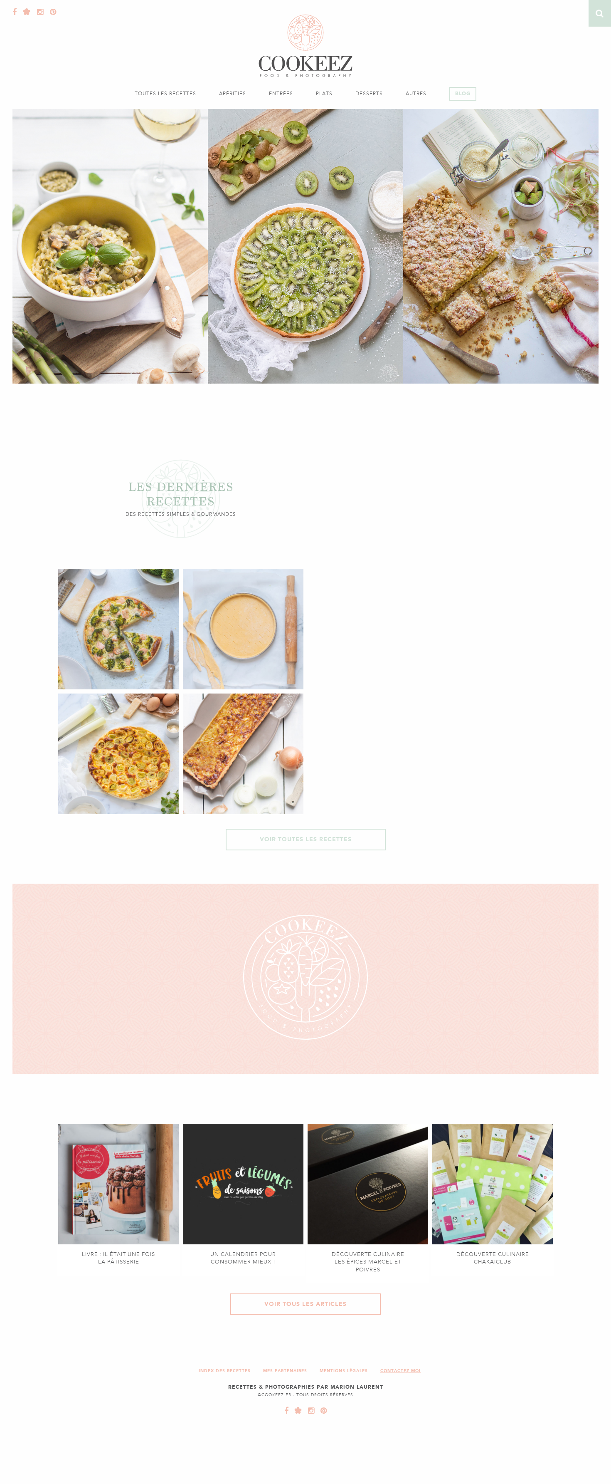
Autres (416, 94)
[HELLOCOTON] (296, 1410)
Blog (463, 94)
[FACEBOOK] (286, 1410)
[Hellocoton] (25, 12)
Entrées (281, 94)
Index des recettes (225, 1370)
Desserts (369, 94)
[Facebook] (14, 12)
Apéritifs (232, 94)
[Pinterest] (51, 12)
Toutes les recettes (165, 94)
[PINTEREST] (321, 1410)
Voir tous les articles (305, 1304)
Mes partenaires (285, 1370)
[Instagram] (38, 12)
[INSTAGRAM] (309, 1410)
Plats (324, 94)
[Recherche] (600, 13)
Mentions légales (344, 1370)
